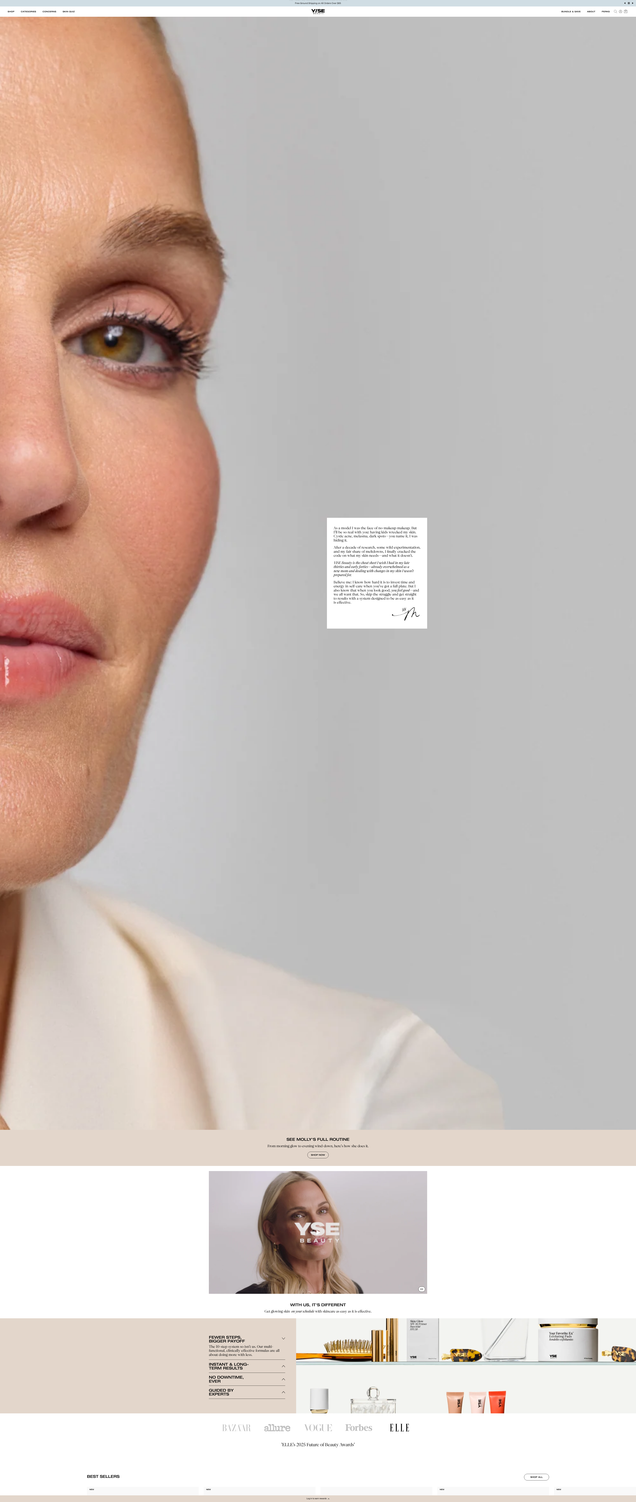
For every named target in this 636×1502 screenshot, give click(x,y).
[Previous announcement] (625, 3)
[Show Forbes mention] (359, 1427)
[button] (318, 1498)
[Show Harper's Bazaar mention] (236, 1427)
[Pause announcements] (629, 3)
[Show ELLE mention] (399, 1427)
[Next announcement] (633, 3)
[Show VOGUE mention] (318, 1427)
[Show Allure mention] (277, 1428)
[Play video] (318, 1232)
